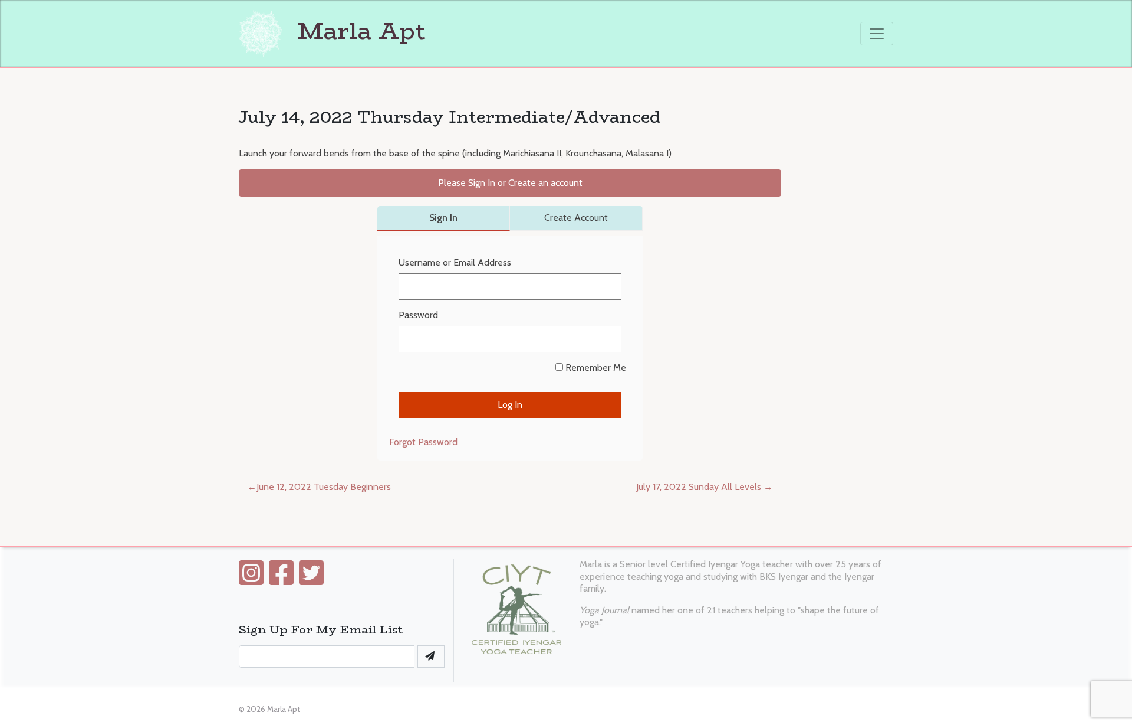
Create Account (576, 217)
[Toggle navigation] (876, 33)
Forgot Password (423, 442)
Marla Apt (358, 30)
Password (418, 315)
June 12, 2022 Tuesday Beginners (323, 486)
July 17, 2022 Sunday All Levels (698, 486)
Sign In (443, 217)
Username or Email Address (455, 262)
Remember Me (594, 367)
